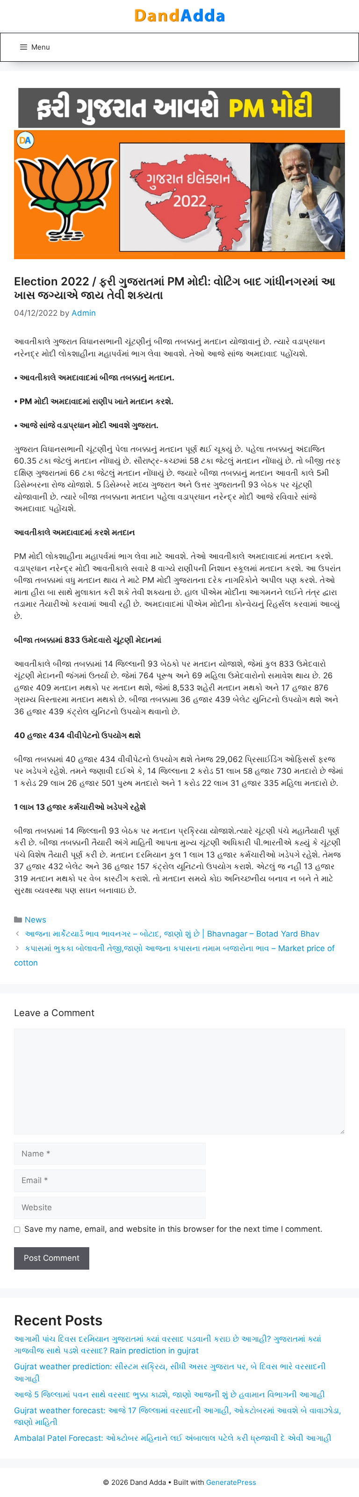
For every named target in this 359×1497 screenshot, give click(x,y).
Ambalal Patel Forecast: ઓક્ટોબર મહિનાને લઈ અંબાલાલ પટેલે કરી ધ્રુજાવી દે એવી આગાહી (172, 1438)
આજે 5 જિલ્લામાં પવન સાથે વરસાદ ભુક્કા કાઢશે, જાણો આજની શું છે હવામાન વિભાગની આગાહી (169, 1394)
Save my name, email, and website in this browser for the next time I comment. (173, 1229)
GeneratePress (231, 1482)
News (35, 919)
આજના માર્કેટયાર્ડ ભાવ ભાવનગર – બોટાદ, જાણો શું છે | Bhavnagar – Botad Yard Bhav (172, 933)
